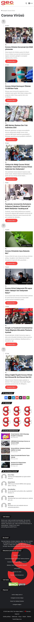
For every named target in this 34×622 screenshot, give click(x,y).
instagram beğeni (17, 604)
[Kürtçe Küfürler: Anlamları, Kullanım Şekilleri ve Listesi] (5, 451)
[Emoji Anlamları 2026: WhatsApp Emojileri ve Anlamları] (5, 436)
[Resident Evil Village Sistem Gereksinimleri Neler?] (5, 465)
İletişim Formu (12, 525)
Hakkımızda (14, 616)
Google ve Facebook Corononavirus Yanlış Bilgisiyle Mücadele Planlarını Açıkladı (18, 330)
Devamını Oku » (11, 61)
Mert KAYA (11, 496)
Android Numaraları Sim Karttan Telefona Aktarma (17, 558)
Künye (20, 616)
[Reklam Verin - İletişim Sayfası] (6, 411)
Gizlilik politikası (7, 616)
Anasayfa (4, 10)
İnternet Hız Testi (17, 571)
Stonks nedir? (17, 555)
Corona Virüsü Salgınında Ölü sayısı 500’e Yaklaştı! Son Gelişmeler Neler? (18, 290)
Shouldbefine (11, 489)
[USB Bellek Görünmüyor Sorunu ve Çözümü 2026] (5, 443)
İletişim (24, 616)
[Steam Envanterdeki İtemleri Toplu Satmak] (5, 458)
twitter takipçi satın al (17, 594)
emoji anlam (17, 568)
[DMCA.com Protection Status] (13, 585)
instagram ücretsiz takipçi (17, 598)
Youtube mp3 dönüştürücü (17, 575)
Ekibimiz (29, 616)
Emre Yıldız (11, 475)
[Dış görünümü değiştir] (26, 4)
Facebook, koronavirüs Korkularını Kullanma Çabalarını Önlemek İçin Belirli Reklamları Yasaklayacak (18, 206)
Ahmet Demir (11, 482)
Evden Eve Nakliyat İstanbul (17, 601)
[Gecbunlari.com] (7, 3)
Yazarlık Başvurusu (17, 619)
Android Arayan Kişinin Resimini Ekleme (17, 562)
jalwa (9, 503)
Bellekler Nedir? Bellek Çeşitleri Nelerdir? (17, 565)
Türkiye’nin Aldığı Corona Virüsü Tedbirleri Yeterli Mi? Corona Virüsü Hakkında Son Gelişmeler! (18, 167)
